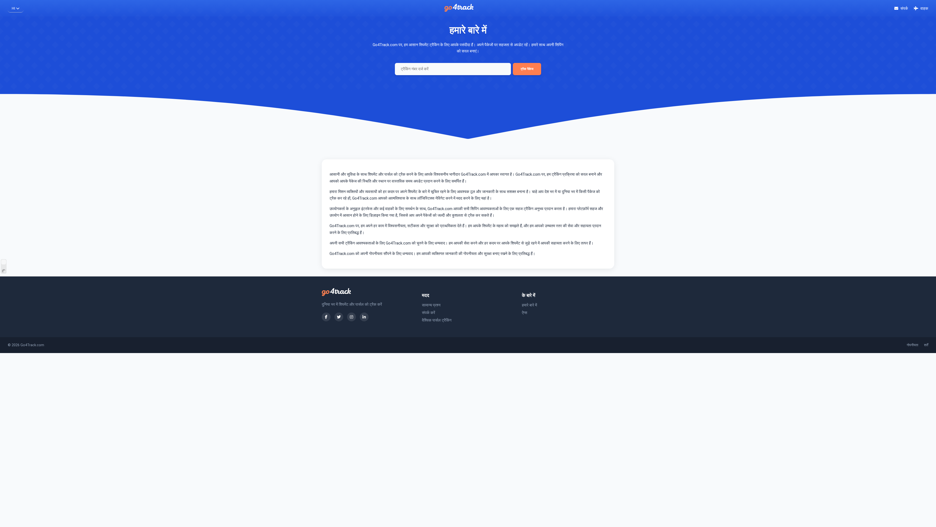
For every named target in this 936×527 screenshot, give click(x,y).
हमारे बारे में (529, 305)
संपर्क (903, 8)
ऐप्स (524, 312)
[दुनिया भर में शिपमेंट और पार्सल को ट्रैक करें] (459, 10)
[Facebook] (326, 317)
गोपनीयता (912, 345)
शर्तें (926, 345)
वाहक (923, 8)
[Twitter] (338, 317)
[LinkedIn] (364, 317)
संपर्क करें (428, 312)
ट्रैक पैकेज (527, 69)
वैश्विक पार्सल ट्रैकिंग (436, 320)
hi (14, 8)
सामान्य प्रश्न (431, 305)
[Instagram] (351, 317)
